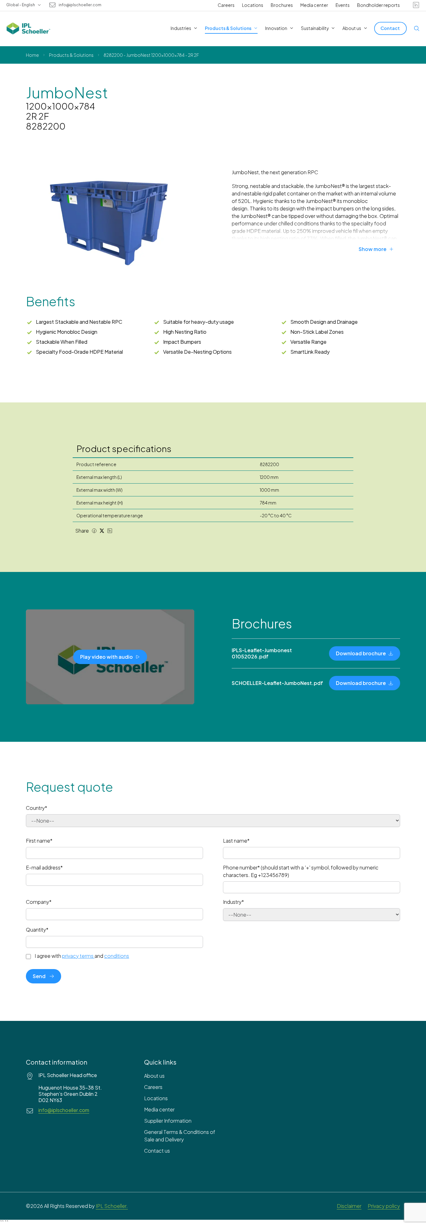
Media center (314, 5)
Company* (38, 902)
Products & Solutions (71, 55)
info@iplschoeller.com (80, 5)
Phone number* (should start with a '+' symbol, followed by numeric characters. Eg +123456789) (301, 871)
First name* (39, 840)
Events (343, 5)
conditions (116, 956)
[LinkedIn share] (110, 531)
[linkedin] (416, 5)
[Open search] (417, 28)
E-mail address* (44, 867)
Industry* (233, 902)
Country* (36, 808)
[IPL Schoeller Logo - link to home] (28, 28)
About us (154, 1075)
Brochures (282, 5)
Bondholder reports (378, 5)
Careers (226, 5)
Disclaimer (349, 1206)
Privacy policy (384, 1206)
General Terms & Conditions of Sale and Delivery (179, 1136)
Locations (252, 5)
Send (39, 976)
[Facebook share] (94, 531)
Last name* (236, 840)
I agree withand (82, 956)
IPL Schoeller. (112, 1206)
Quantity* (37, 929)
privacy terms (78, 956)
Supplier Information (167, 1120)
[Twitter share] (101, 530)
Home (32, 55)
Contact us (157, 1150)
